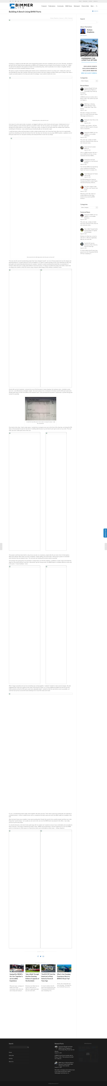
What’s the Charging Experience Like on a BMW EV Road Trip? (63, 976)
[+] (17, 968)
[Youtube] (18, 1)
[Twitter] (10, 1)
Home (80, 1)
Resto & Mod (85, 6)
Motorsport (77, 6)
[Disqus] (40, 1015)
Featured (44, 6)
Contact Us (95, 11)
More (92, 6)
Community (60, 6)
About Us (96, 1)
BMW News (68, 6)
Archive (90, 1)
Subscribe (85, 1)
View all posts (83, 35)
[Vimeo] (15, 1)
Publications (51, 6)
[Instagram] (21, 1)
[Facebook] (13, 1)
